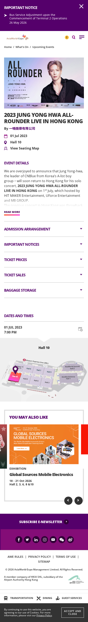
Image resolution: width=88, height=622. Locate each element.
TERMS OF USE (66, 557)
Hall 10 (15, 142)
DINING (47, 598)
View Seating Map (24, 148)
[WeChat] (61, 539)
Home (8, 47)
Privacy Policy (44, 615)
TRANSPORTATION (21, 598)
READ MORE (12, 212)
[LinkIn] (36, 539)
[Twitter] (27, 539)
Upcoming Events (43, 47)
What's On (22, 47)
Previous (68, 501)
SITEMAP (44, 561)
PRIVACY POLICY (39, 557)
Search (76, 37)
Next (78, 501)
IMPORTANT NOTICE (67, 36)
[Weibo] (70, 539)
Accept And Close (72, 612)
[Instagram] (44, 539)
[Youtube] (53, 539)
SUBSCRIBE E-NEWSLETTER (40, 521)
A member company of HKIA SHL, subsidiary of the (33, 578)
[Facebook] (18, 539)
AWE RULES (15, 557)
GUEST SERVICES (72, 598)
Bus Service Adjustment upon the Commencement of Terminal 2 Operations (38, 16)
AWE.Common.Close (81, 6)
